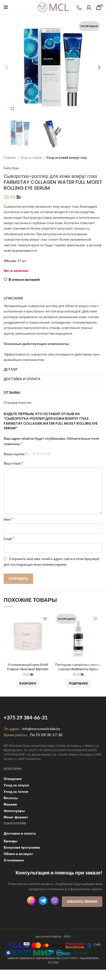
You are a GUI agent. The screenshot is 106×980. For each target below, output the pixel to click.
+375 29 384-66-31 (26, 717)
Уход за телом (16, 791)
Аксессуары (14, 811)
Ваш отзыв (13, 463)
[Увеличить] (12, 108)
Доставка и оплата (20, 833)
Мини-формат (16, 817)
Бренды (11, 841)
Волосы (11, 798)
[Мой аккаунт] (89, 7)
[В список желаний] (45, 619)
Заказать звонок (82, 901)
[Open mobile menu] (5, 7)
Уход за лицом (31, 157)
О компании (14, 860)
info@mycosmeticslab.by (41, 729)
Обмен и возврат (18, 854)
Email (9, 538)
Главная (10, 157)
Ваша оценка (15, 454)
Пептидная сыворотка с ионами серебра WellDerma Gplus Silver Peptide (78, 669)
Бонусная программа (22, 847)
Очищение (13, 779)
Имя (8, 519)
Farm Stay (11, 168)
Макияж (10, 804)
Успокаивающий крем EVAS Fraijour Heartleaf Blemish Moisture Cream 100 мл (27, 669)
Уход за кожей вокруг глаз (66, 157)
